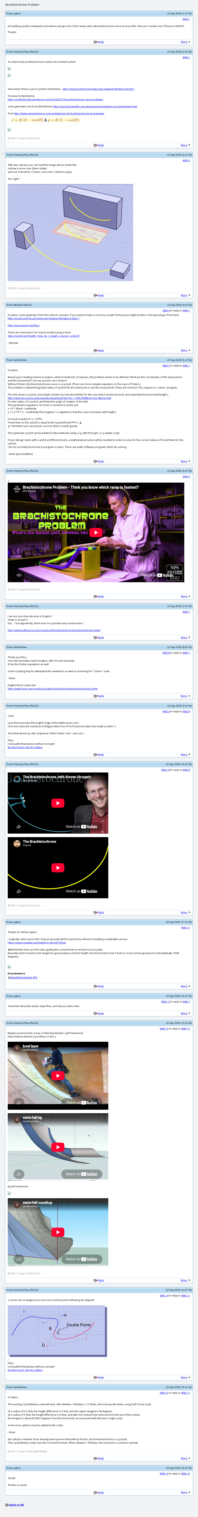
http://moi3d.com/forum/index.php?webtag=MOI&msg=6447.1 (43, 318)
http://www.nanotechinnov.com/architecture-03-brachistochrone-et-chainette (59, 113)
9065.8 (166, 652)
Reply (101, 41)
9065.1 (186, 19)
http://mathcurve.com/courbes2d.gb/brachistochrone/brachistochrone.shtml (52, 688)
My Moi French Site (19, 747)
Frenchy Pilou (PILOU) (26, 51)
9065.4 (166, 310)
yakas (17, 13)
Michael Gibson (23, 305)
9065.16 (164, 1473)
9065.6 (186, 476)
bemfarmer (20, 360)
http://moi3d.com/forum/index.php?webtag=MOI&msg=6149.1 (98, 89)
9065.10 (165, 770)
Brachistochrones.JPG (23, 977)
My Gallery (36, 747)
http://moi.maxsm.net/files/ (24, 325)
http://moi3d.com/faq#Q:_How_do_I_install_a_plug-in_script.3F (43, 336)
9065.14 (164, 1295)
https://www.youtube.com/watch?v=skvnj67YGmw (37, 942)
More (184, 41)
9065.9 (166, 711)
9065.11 (185, 927)
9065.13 (164, 1028)
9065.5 (166, 365)
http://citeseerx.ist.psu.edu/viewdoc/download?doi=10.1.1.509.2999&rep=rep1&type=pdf (59, 398)
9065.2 (186, 57)
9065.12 (165, 1001)
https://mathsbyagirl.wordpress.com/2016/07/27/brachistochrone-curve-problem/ (55, 99)
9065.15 (164, 1392)
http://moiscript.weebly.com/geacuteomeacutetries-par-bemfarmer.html (95, 106)
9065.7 (186, 611)
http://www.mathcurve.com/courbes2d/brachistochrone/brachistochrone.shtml (54, 630)
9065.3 (186, 160)
